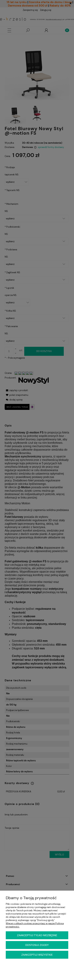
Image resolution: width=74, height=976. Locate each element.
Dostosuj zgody (37, 945)
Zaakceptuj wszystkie (37, 954)
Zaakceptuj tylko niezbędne (37, 935)
